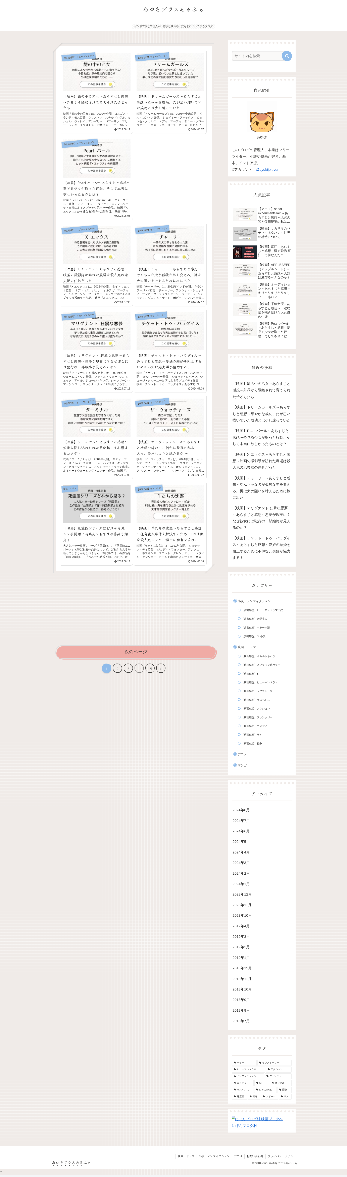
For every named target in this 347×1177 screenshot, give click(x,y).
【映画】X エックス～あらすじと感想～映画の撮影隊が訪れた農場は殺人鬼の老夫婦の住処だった (261, 461)
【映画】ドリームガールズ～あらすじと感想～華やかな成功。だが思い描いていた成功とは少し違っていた (261, 413)
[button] (287, 56)
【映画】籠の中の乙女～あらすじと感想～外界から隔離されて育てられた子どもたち (261, 390)
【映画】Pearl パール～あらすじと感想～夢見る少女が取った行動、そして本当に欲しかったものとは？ (261, 437)
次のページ (136, 651)
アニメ (238, 1156)
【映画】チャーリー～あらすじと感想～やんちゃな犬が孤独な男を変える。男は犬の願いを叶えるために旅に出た (261, 488)
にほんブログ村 (244, 1126)
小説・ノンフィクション (214, 1156)
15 (150, 668)
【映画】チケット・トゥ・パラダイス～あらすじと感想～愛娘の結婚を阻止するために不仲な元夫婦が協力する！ (261, 548)
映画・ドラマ (186, 1156)
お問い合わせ (255, 1156)
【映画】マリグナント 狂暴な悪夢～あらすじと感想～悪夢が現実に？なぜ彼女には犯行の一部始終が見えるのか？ (261, 518)
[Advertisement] (171, 165)
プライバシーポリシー (282, 1156)
